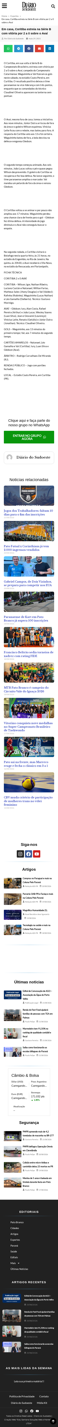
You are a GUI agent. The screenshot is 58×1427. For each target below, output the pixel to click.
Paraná (14, 1245)
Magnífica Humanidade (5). (35, 910)
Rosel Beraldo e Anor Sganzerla (37, 914)
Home (4, 16)
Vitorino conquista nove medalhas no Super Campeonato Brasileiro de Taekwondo (28, 727)
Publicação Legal (31, 1003)
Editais (14, 1257)
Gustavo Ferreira (31, 1040)
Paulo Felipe (30, 1022)
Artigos (14, 1233)
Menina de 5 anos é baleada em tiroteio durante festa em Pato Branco (37, 1182)
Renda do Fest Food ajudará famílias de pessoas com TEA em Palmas (38, 1014)
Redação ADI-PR (31, 886)
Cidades (14, 1228)
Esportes (14, 16)
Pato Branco (17, 1222)
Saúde (13, 1251)
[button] (53, 6)
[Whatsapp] (26, 1411)
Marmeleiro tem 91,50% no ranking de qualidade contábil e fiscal (37, 1032)
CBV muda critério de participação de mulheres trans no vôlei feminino (28, 801)
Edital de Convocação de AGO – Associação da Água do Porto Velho (37, 995)
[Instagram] (20, 854)
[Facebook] (28, 854)
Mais (13, 1263)
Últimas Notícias (19, 1268)
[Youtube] (36, 854)
